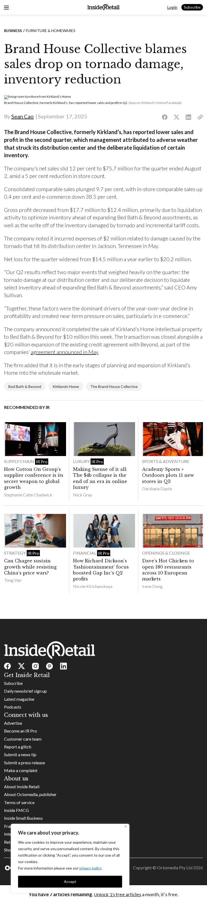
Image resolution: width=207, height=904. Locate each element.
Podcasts (12, 706)
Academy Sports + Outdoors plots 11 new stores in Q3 (168, 475)
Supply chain (19, 461)
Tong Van (12, 580)
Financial (85, 552)
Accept (70, 881)
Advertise (13, 723)
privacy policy (90, 868)
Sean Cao (22, 116)
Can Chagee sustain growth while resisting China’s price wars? (30, 567)
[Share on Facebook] (164, 117)
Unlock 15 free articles (117, 894)
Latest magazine (19, 699)
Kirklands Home (66, 386)
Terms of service (19, 802)
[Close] (126, 826)
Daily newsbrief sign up (25, 690)
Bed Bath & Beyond (24, 386)
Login (172, 7)
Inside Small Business (23, 818)
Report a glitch (17, 746)
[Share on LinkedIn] (188, 117)
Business (13, 30)
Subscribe (192, 7)
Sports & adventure (165, 461)
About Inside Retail (21, 786)
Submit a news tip (20, 754)
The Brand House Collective (114, 386)
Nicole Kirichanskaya (92, 586)
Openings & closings (166, 552)
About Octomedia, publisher (30, 794)
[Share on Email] (200, 117)
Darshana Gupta (157, 488)
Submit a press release (24, 762)
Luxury (82, 461)
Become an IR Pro (20, 730)
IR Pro (41, 461)
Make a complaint (20, 770)
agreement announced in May (64, 352)
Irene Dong (152, 586)
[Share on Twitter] (176, 117)
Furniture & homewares (50, 30)
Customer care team (23, 738)
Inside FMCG (16, 810)
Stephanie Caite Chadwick (28, 494)
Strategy (15, 552)
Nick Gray (82, 494)
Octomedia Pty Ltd (174, 867)
